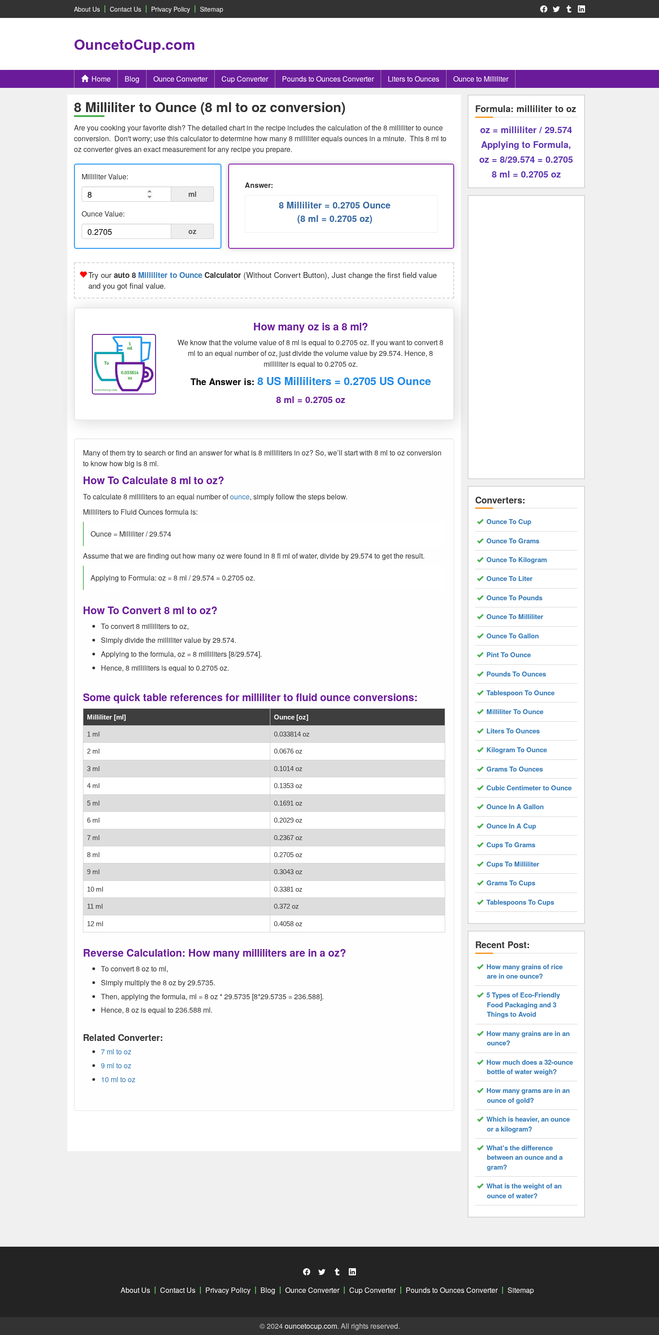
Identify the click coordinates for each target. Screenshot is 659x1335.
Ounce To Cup (509, 521)
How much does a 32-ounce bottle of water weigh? (530, 1067)
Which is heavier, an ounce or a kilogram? (528, 1123)
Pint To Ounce (509, 654)
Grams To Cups (511, 883)
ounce (240, 496)
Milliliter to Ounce (170, 274)
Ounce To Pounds (514, 597)
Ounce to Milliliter (480, 79)
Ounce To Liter (510, 578)
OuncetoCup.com (134, 44)
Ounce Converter (180, 79)
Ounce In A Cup (511, 826)
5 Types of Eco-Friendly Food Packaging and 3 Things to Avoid (523, 1004)
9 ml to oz (116, 1065)
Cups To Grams (511, 845)
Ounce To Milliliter (515, 616)
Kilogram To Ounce (517, 749)
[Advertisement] (428, 44)
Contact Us (125, 8)
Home (101, 79)
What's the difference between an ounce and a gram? (525, 1157)
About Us (87, 8)
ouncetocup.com (311, 1326)
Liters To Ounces (513, 731)
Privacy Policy (170, 8)
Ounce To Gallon (513, 636)
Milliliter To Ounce (515, 711)
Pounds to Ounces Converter (328, 79)
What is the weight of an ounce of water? (524, 1190)
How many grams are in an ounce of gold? (528, 1095)
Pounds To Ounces (516, 674)
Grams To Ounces (515, 769)
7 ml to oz (116, 1051)
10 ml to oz (118, 1079)
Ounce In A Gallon (515, 806)
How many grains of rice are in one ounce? (525, 971)
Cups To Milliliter (513, 864)
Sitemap (211, 8)
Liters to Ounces (413, 79)
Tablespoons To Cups (520, 902)
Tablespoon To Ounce (521, 693)
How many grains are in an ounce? (528, 1038)
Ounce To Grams (513, 541)
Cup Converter (244, 79)
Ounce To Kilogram (517, 559)
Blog (132, 79)
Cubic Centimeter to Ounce (529, 788)
